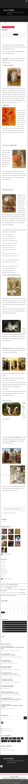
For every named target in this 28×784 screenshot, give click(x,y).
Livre (4, 625)
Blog (4, 623)
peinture (14, 738)
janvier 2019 (3, 568)
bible (22, 738)
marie (18, 738)
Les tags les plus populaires (22, 777)
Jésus (10, 738)
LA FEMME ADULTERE (7, 680)
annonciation (13, 741)
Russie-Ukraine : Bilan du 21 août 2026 (9, 589)
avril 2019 (3, 564)
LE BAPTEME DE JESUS (7, 686)
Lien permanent (9, 508)
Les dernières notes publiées (14, 777)
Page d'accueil (12, 23)
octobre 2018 (3, 573)
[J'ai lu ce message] (26, 780)
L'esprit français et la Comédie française (10, 592)
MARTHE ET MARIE (6, 667)
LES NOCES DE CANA (6, 661)
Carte (2, 636)
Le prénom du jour (5, 748)
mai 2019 (3, 563)
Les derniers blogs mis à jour (6, 777)
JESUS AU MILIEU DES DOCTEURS (9, 692)
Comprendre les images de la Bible (8, 750)
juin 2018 (3, 574)
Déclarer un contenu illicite (4, 779)
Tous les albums (6, 554)
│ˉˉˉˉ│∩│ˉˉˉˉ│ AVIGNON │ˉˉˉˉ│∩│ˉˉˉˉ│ (9, 587)
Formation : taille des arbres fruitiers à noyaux (11, 594)
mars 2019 (3, 566)
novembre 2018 (4, 571)
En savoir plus (17, 783)
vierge (2, 738)
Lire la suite (3, 521)
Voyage (4, 629)
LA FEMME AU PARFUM (22, 23)
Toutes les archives (7, 578)
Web (4, 631)
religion (6, 738)
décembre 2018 (4, 569)
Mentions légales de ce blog (12, 779)
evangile (18, 741)
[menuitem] (6, 23)
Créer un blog (12, 776)
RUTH (4, 30)
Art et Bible (8, 10)
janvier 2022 (3, 561)
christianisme (4, 741)
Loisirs (4, 627)
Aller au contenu (4, 1)
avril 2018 (3, 576)
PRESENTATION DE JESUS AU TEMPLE (11, 699)
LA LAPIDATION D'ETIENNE (8, 655)
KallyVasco (23, 592)
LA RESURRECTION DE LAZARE (9, 674)
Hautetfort (16, 776)
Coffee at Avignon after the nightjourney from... (11, 586)
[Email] (2, 723)
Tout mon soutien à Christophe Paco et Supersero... (12, 583)
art (3, 621)
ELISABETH (5, 23)
